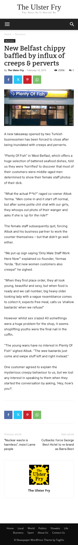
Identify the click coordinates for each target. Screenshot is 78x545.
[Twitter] (18, 79)
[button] (72, 24)
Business (20, 34)
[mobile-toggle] (7, 24)
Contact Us (58, 532)
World (31, 528)
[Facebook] (8, 79)
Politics (42, 528)
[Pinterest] (27, 79)
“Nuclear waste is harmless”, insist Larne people (19, 444)
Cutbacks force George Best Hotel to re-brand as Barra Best (57, 444)
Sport (30, 532)
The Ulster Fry (16, 70)
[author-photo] (39, 484)
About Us (43, 532)
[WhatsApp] (37, 79)
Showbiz (55, 528)
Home (7, 34)
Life (66, 528)
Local (21, 528)
